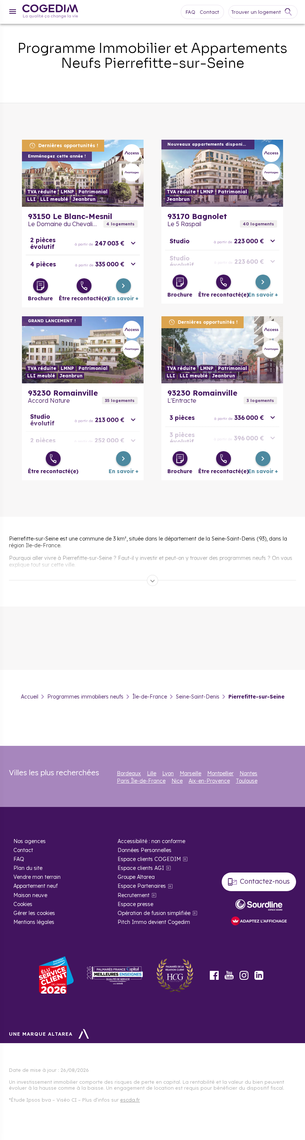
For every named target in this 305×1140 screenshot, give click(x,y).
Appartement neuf (35, 886)
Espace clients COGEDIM (149, 859)
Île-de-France (149, 696)
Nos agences (29, 841)
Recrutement (134, 895)
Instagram (244, 975)
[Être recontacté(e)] (84, 285)
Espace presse (135, 904)
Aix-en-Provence (209, 781)
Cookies (22, 904)
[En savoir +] (123, 285)
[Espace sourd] (258, 905)
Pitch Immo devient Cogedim (154, 922)
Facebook (214, 975)
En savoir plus (83, 173)
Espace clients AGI (141, 868)
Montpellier (220, 773)
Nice (177, 781)
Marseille (190, 773)
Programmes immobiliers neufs (85, 696)
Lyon (168, 773)
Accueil (29, 696)
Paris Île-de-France (141, 781)
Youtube (229, 975)
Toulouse (246, 781)
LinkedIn (258, 975)
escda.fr (130, 1100)
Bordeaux (129, 773)
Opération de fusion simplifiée (154, 913)
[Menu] (12, 11)
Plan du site (27, 868)
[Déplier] (152, 580)
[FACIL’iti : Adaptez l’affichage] (259, 921)
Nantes (248, 773)
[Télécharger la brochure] (40, 285)
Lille (151, 773)
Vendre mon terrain (37, 877)
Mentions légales (33, 922)
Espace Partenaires (142, 886)
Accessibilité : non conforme (151, 841)
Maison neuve (30, 895)
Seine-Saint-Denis (197, 696)
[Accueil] (50, 12)
